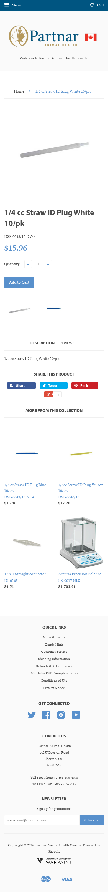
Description (42, 343)
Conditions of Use (54, 680)
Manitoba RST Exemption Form (54, 673)
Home (19, 91)
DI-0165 (25, 580)
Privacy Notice (54, 688)
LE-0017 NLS (79, 580)
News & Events (54, 637)
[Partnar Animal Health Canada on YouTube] (76, 717)
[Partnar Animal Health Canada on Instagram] (61, 717)
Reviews (67, 343)
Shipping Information (54, 658)
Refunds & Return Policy (54, 666)
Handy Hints (54, 644)
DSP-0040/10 (80, 494)
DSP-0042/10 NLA (25, 494)
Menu (16, 5)
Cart (100, 5)
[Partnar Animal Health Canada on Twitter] (31, 717)
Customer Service (54, 651)
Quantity (11, 264)
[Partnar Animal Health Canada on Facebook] (46, 717)
